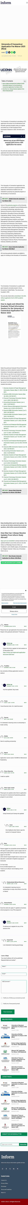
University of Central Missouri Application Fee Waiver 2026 (18, 1068)
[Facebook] (7, 52)
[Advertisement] (14, 20)
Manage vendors (4, 602)
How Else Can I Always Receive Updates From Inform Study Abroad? (13, 89)
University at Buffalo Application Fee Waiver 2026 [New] (19, 1035)
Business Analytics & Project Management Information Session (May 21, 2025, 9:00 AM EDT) (15, 390)
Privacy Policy (14, 614)
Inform (8, 808)
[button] (26, 590)
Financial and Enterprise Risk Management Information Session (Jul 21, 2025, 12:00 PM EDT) (15, 483)
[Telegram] (17, 1168)
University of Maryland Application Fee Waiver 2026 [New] (19, 1027)
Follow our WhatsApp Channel (11, 562)
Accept (14, 607)
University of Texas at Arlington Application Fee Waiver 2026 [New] (18, 1059)
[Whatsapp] (12, 52)
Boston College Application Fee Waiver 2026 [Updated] (18, 1043)
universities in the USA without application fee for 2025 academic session (13, 298)
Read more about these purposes (20, 602)
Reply (25, 626)
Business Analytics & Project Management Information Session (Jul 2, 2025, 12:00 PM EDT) (15, 457)
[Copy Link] (14, 52)
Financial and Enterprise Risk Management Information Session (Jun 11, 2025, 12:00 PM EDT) (15, 426)
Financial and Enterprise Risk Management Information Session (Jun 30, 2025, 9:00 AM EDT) (15, 443)
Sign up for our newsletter (7, 541)
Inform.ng (9, 643)
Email (4, 973)
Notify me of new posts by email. (11, 1003)
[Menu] (27, 2)
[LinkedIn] (13, 1168)
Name (4, 966)
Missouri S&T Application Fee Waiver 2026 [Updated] (18, 1051)
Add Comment (6, 981)
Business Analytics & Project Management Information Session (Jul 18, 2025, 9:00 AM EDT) (15, 473)
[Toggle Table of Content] (24, 81)
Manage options (14, 611)
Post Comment (8, 1012)
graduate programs (12, 205)
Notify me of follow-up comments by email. (14, 998)
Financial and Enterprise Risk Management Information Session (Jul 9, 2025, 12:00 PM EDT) (15, 467)
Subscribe (23, 1144)
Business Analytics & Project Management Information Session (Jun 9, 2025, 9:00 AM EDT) (15, 420)
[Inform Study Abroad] (10, 1157)
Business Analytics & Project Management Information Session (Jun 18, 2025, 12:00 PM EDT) (15, 436)
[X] (9, 52)
